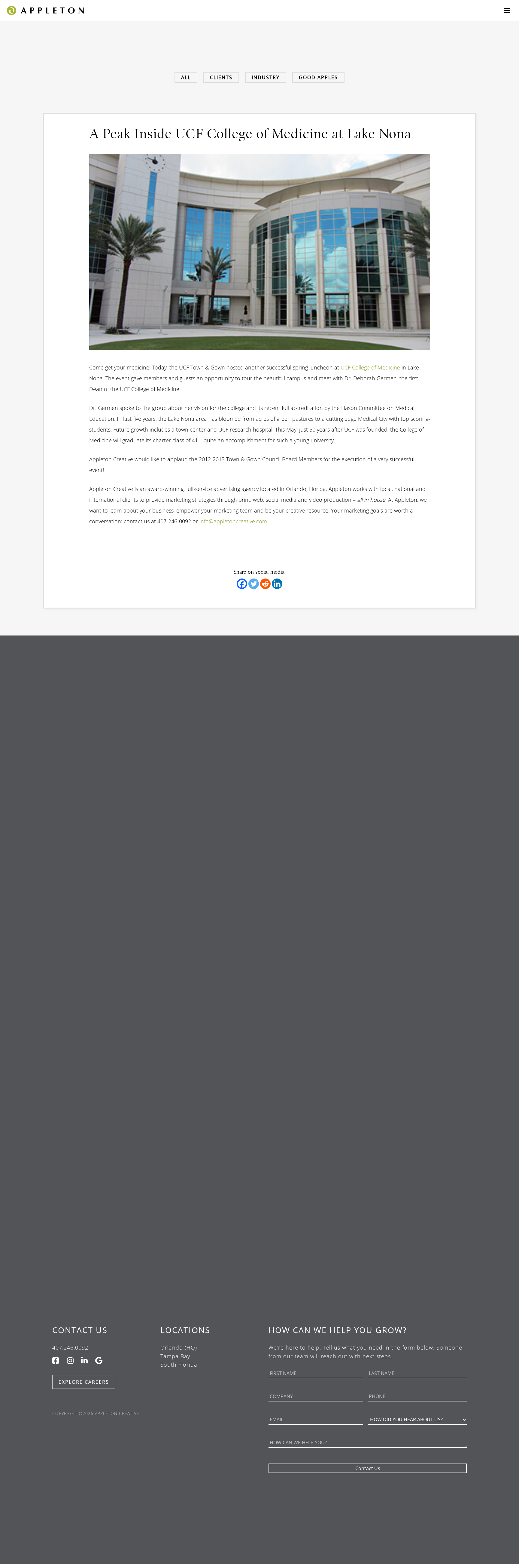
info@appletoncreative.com (233, 521)
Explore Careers (84, 1382)
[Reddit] (265, 584)
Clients (221, 77)
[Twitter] (253, 584)
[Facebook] (242, 584)
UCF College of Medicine (371, 367)
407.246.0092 (70, 1347)
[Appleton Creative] (45, 10)
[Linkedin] (277, 584)
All (186, 77)
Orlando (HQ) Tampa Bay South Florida (178, 1356)
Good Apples (318, 77)
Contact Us (80, 1329)
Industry (266, 77)
